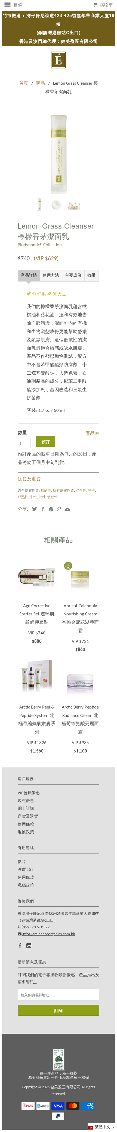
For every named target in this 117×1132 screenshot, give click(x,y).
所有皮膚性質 (63, 490)
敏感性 (52, 497)
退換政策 (26, 832)
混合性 (81, 490)
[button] (102, 1127)
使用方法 (51, 276)
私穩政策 (26, 886)
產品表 (92, 432)
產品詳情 (29, 276)
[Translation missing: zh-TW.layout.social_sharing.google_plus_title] (57, 509)
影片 (22, 862)
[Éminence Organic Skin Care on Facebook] (20, 945)
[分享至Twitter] (33, 509)
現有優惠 (26, 801)
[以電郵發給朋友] (66, 509)
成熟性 (23, 497)
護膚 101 (25, 870)
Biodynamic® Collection (40, 245)
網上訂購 (26, 809)
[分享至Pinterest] (49, 509)
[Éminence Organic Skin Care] (58, 60)
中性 (33, 497)
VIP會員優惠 (29, 793)
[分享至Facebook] (41, 509)
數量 (22, 433)
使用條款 (26, 825)
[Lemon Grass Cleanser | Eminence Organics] (58, 153)
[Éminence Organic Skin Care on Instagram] (28, 945)
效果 (91, 276)
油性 (42, 497)
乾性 (91, 490)
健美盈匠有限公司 (65, 1087)
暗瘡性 (46, 490)
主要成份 (73, 276)
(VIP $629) (46, 259)
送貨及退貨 (29, 479)
